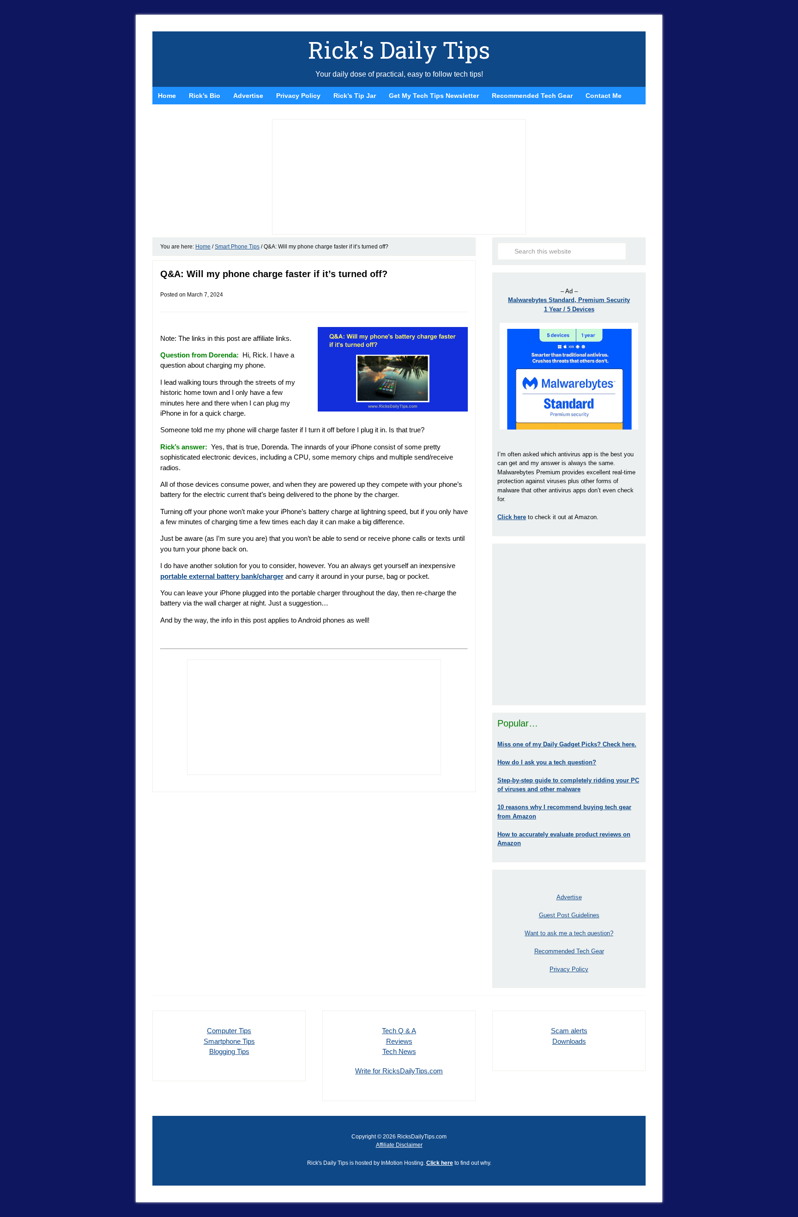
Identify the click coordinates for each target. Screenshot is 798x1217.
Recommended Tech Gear (569, 951)
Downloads (569, 1041)
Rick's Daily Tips (399, 50)
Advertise (569, 897)
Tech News (399, 1051)
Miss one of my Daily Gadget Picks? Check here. (566, 744)
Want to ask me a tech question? (569, 933)
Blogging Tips (229, 1051)
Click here (439, 1163)
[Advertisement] (569, 624)
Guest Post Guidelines (569, 915)
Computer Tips (229, 1031)
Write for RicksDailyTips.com (399, 1071)
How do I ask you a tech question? (546, 762)
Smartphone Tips (229, 1041)
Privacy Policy (569, 969)
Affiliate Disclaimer (399, 1145)
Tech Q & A (399, 1031)
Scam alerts (569, 1031)
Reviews (399, 1041)
